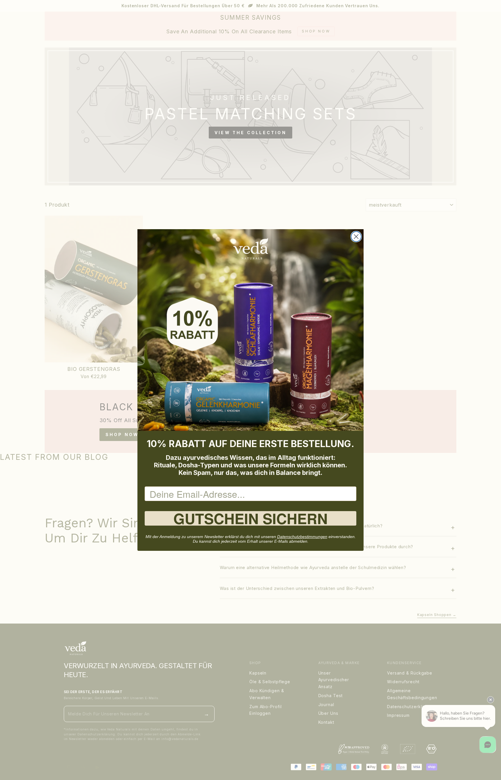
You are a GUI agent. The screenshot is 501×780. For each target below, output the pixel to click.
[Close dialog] (356, 237)
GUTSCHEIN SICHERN (250, 518)
